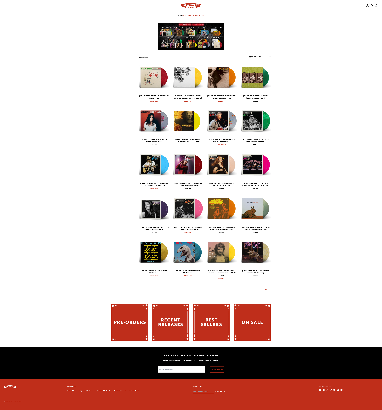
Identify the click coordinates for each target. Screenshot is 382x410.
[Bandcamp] (320, 390)
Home (180, 15)
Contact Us (71, 391)
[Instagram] (327, 390)
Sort (251, 57)
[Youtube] (342, 390)
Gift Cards (89, 391)
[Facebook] (324, 390)
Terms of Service (120, 391)
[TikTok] (331, 390)
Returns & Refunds (103, 391)
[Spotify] (338, 390)
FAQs (80, 391)
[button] (372, 5)
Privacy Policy (134, 391)
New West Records (15, 401)
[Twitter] (334, 390)
